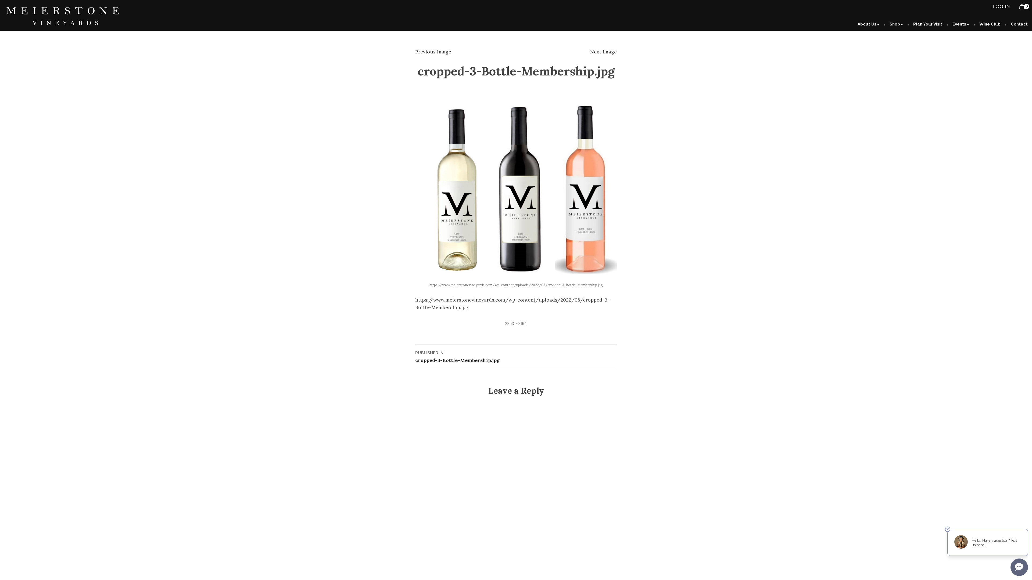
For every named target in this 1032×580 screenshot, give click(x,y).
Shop (895, 24)
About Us (867, 24)
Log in (1001, 6)
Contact (1019, 24)
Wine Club (990, 24)
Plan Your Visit (927, 24)
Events (959, 24)
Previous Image (433, 52)
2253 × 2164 (516, 323)
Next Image (603, 52)
